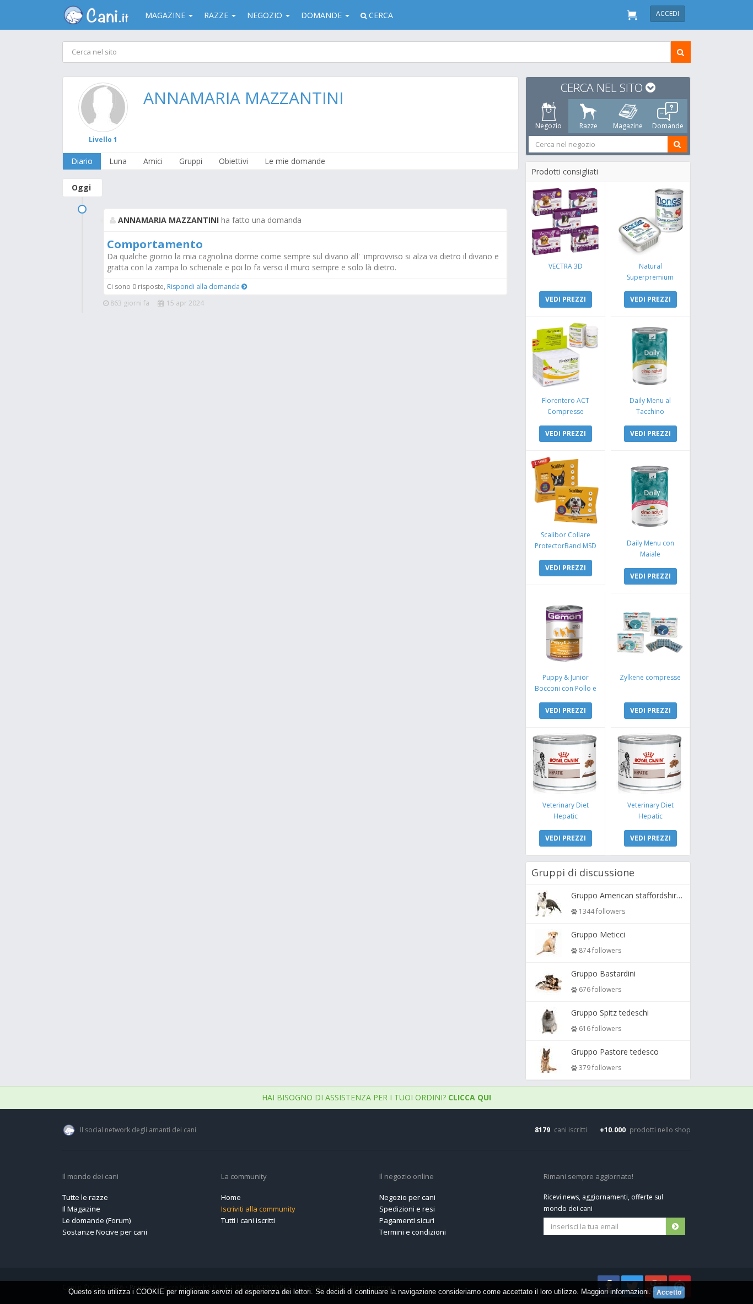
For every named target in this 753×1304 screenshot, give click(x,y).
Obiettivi (233, 161)
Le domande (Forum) (96, 1220)
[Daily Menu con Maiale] (650, 494)
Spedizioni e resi (407, 1209)
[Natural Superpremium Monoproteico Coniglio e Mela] (650, 221)
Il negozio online (406, 1176)
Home (231, 1197)
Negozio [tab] (548, 125)
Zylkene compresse (650, 677)
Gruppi (190, 161)
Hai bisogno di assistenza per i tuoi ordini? (376, 1097)
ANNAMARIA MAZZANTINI (243, 97)
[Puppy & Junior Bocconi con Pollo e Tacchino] (565, 633)
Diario (82, 161)
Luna (118, 161)
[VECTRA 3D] (565, 221)
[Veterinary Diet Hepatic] (565, 763)
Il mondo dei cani (90, 1176)
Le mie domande (295, 161)
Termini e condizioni (412, 1232)
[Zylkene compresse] (650, 633)
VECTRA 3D (565, 266)
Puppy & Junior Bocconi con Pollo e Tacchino (565, 688)
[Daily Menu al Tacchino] (650, 356)
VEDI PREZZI (565, 299)
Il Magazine (81, 1209)
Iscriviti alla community (258, 1209)
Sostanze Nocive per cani (104, 1232)
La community (244, 1176)
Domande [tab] (668, 125)
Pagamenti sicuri (406, 1220)
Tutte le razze (85, 1197)
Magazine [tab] (628, 125)
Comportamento (155, 244)
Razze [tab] (588, 125)
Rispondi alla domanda (204, 286)
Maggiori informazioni (615, 1291)
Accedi (667, 13)
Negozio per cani (407, 1197)
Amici (153, 161)
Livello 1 (103, 139)
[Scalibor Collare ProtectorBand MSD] (565, 490)
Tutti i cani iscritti (248, 1220)
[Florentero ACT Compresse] (565, 356)
